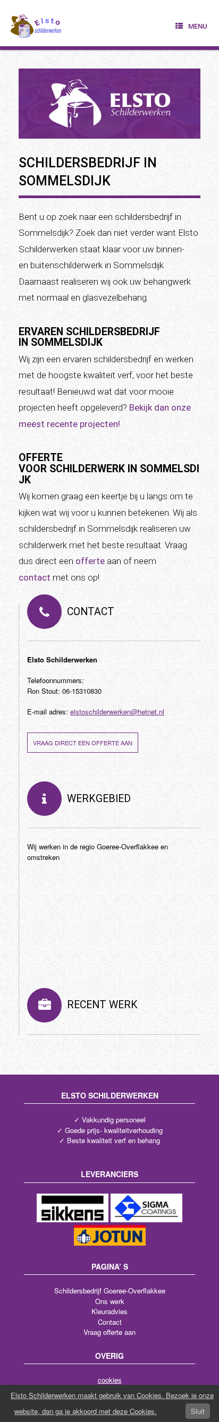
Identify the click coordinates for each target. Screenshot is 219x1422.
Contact (110, 1322)
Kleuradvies (109, 1311)
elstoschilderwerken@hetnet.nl (117, 711)
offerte (90, 561)
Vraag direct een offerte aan (82, 742)
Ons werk (109, 1301)
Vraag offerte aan (109, 1332)
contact (34, 577)
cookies (110, 1380)
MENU (197, 26)
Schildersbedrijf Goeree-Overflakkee (109, 1290)
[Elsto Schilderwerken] (36, 23)
